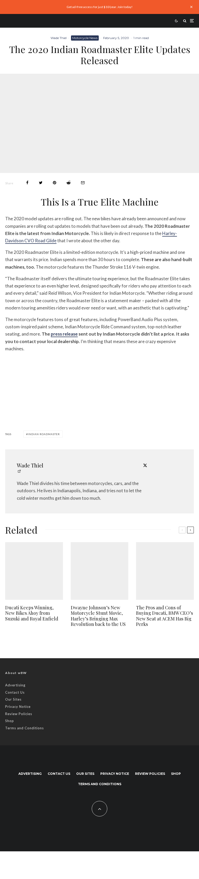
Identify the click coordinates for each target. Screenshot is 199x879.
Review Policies (18, 714)
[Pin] (54, 183)
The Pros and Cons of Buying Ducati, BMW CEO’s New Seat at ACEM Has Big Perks (164, 616)
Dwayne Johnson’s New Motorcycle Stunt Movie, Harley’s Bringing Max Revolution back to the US (98, 616)
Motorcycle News (84, 38)
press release (64, 334)
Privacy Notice (18, 706)
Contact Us (15, 692)
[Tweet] (40, 183)
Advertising (15, 685)
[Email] (83, 183)
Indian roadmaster (44, 434)
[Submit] (68, 183)
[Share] (27, 183)
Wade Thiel (59, 38)
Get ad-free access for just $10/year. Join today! (100, 7)
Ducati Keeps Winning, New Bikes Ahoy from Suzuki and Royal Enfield (31, 613)
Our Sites (13, 699)
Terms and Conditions (24, 728)
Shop (9, 721)
